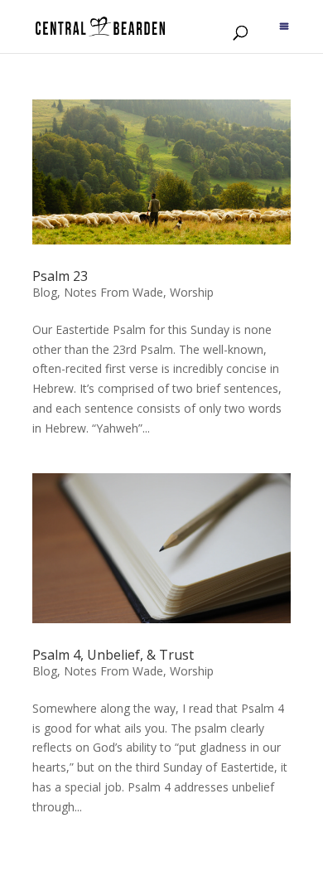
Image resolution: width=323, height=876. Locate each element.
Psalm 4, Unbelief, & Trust (113, 655)
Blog (44, 292)
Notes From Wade (113, 292)
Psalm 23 (60, 276)
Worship (192, 292)
